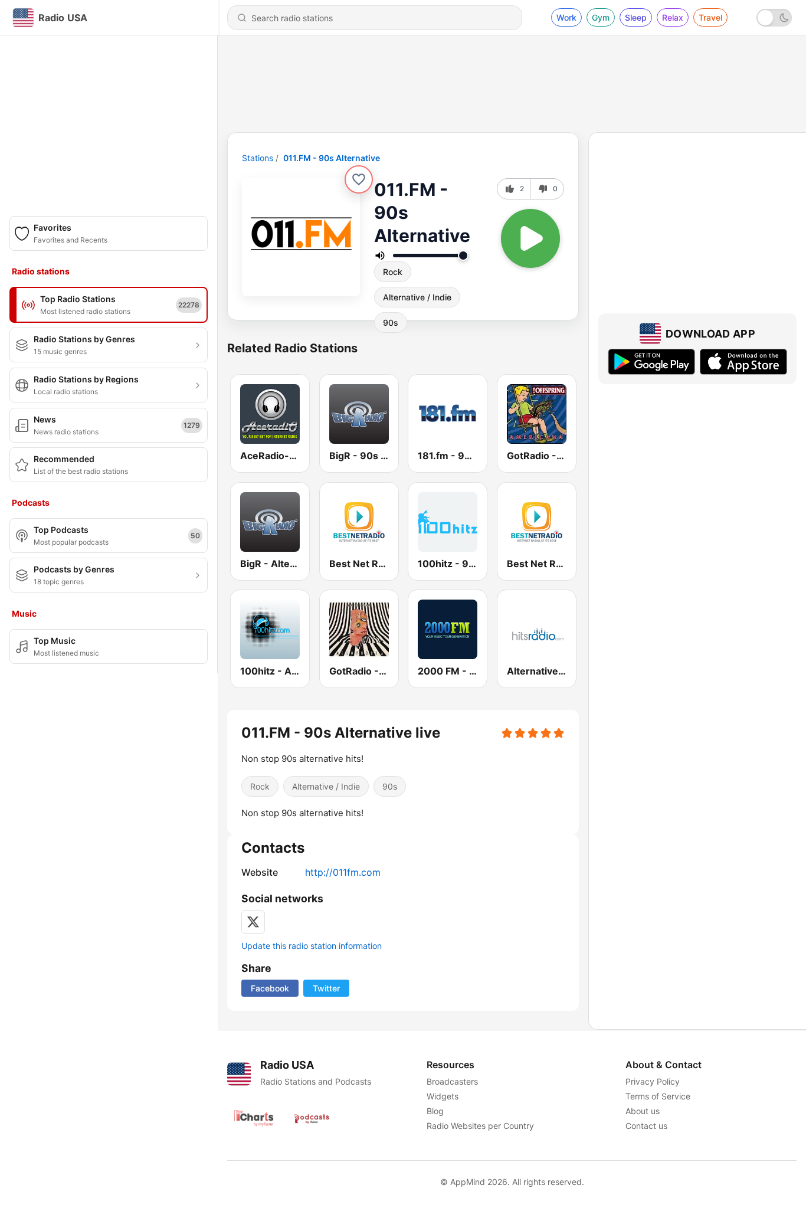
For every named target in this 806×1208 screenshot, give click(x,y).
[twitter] (253, 922)
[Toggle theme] (774, 18)
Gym (601, 17)
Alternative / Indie (417, 297)
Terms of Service (657, 1096)
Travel (710, 17)
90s (390, 322)
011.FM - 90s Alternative (331, 158)
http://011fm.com (343, 872)
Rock (392, 272)
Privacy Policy (652, 1081)
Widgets (442, 1096)
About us (642, 1111)
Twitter (326, 988)
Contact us (646, 1126)
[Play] (530, 238)
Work (566, 17)
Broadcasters (452, 1081)
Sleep (636, 17)
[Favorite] (359, 179)
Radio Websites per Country (480, 1126)
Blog (435, 1111)
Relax (672, 17)
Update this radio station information (311, 946)
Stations (257, 158)
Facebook (270, 988)
